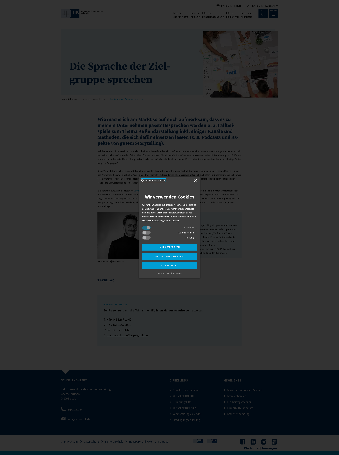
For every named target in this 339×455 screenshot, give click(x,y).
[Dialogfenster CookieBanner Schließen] (196, 180)
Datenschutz (163, 273)
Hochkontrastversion (155, 180)
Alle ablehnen (169, 265)
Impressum (176, 273)
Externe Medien (186, 232)
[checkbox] (146, 228)
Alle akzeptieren (169, 247)
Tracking (189, 237)
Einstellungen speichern (169, 256)
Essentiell (189, 227)
